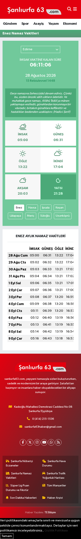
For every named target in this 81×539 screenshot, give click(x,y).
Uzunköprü (63, 215)
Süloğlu (45, 215)
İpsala (46, 207)
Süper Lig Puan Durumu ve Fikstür (17, 487)
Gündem (10, 24)
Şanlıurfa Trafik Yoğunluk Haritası (54, 475)
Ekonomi (70, 24)
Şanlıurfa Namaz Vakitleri (19, 475)
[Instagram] (37, 442)
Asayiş (38, 24)
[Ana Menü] (75, 9)
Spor (25, 24)
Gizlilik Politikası (56, 530)
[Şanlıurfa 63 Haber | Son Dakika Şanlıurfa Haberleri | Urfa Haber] (32, 9)
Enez (19, 207)
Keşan (60, 207)
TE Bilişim (50, 512)
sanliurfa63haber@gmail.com (43, 426)
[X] (30, 442)
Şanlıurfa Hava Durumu (54, 463)
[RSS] (58, 442)
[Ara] (69, 9)
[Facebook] (23, 442)
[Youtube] (44, 442)
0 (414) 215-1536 (43, 418)
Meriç (30, 215)
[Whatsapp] (51, 442)
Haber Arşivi (55, 497)
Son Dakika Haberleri (23, 497)
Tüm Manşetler (56, 485)
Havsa (32, 207)
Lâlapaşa (15, 215)
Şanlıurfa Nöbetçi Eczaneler (19, 463)
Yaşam (53, 24)
